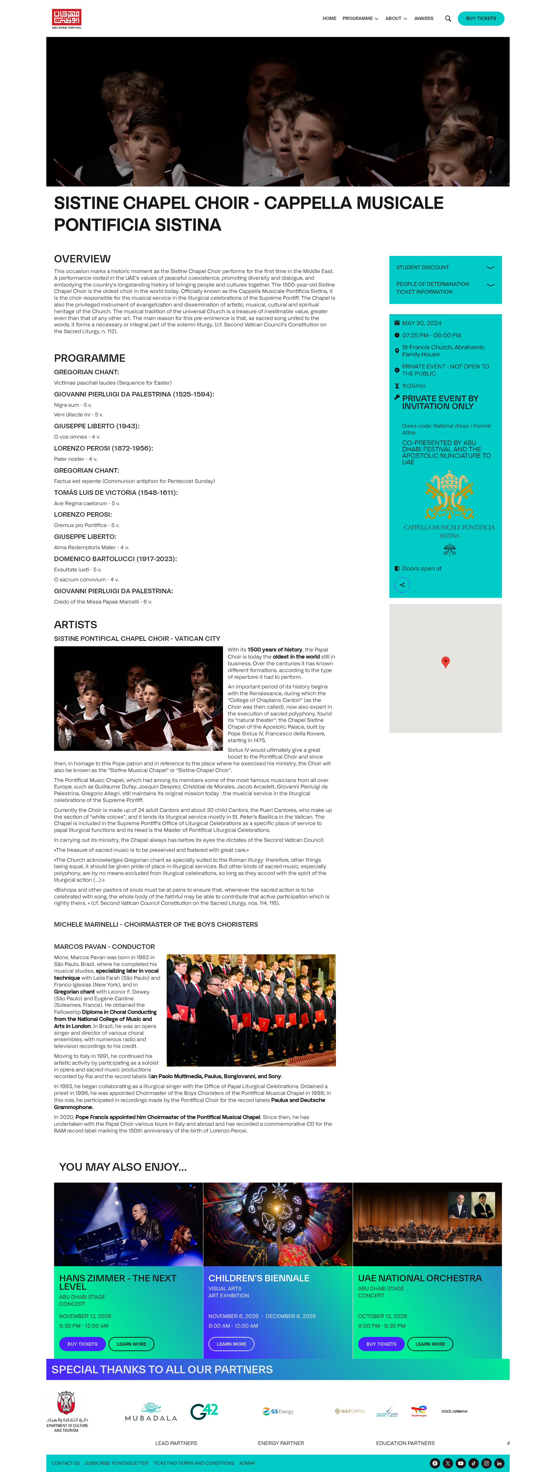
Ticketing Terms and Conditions (193, 1463)
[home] (66, 18)
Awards (423, 18)
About (393, 18)
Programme (358, 18)
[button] (360, 18)
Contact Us (65, 1463)
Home (329, 18)
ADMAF (247, 1463)
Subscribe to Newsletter (116, 1463)
